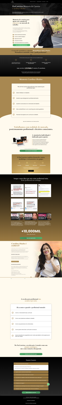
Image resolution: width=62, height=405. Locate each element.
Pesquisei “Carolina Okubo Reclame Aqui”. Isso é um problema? (27, 388)
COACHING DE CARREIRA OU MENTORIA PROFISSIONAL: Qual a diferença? (29, 377)
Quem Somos (43, 1)
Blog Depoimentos (39, 1)
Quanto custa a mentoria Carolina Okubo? (23, 371)
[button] (17, 216)
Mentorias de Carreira (32, 1)
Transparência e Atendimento (31, 400)
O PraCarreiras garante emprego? (22, 363)
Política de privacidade (33, 403)
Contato (47, 1)
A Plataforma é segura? (20, 383)
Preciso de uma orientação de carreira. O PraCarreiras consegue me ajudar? (30, 385)
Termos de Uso (27, 403)
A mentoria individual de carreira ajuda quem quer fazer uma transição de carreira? (31, 380)
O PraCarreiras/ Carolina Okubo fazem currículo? (25, 374)
